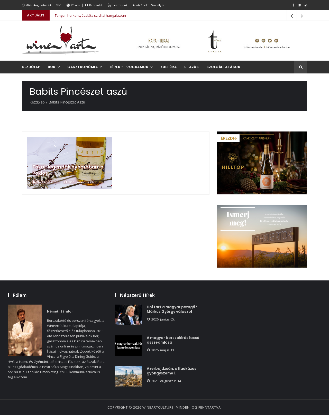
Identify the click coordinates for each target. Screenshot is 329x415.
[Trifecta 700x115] (213, 40)
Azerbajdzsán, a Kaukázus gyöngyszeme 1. (171, 370)
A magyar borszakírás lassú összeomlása (173, 340)
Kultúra (168, 66)
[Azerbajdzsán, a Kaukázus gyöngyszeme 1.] (128, 376)
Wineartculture (158, 407)
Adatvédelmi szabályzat (149, 5)
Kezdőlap (31, 66)
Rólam (75, 5)
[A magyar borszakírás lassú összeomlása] (128, 345)
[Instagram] (299, 5)
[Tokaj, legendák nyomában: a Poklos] (69, 163)
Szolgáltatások (223, 66)
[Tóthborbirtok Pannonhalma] (262, 236)
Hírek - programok (129, 66)
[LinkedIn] (306, 5)
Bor (52, 66)
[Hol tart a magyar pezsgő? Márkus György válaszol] (128, 315)
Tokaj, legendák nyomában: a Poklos (68, 170)
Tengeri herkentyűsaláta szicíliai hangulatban (90, 15)
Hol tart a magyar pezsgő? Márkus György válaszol (172, 309)
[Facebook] (293, 5)
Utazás (191, 66)
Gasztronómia (82, 66)
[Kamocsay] (262, 162)
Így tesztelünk (117, 5)
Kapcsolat (95, 5)
